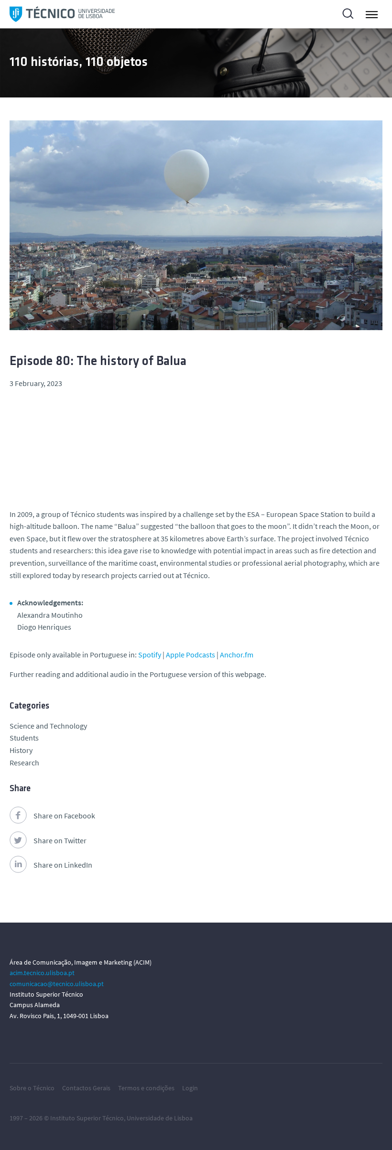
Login (190, 1088)
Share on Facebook (64, 815)
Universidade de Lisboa (160, 1118)
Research (24, 762)
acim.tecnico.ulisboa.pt (42, 972)
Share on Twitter (60, 840)
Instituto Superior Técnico (87, 1118)
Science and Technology (48, 726)
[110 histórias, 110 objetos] (62, 14)
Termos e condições (146, 1088)
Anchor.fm (236, 654)
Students (24, 737)
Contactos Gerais (86, 1088)
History (21, 750)
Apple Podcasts (190, 654)
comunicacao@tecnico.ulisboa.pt (57, 983)
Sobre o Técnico (32, 1088)
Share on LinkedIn (62, 865)
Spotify (149, 654)
